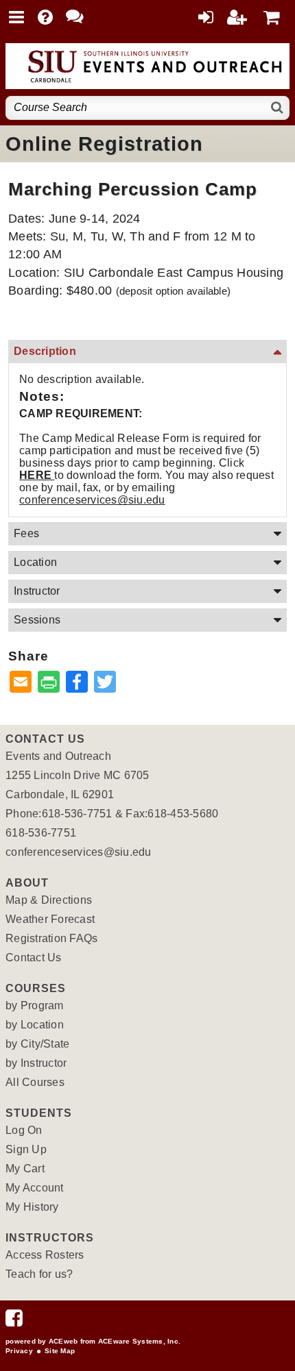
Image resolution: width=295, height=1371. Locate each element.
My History (32, 1207)
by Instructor (36, 1063)
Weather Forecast (50, 919)
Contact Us (33, 957)
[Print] (48, 683)
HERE (36, 475)
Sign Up (26, 1149)
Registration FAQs (51, 938)
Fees (26, 533)
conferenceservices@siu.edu (92, 500)
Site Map (60, 1351)
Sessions (37, 620)
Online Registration (104, 144)
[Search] (277, 107)
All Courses (34, 1082)
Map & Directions (48, 900)
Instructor (37, 591)
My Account (34, 1188)
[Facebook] (14, 1321)
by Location (34, 1024)
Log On (24, 1130)
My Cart (25, 1168)
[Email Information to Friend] (20, 683)
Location (35, 562)
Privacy (19, 1351)
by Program (34, 1005)
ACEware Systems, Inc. (139, 1341)
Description (45, 351)
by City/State (37, 1044)
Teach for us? (39, 1274)
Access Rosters (44, 1255)
